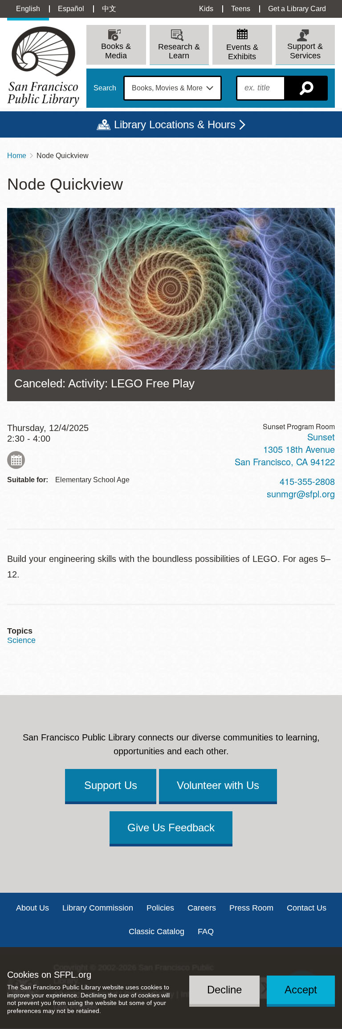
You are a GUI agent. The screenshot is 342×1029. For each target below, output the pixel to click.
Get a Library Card (297, 8)
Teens (240, 8)
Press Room (251, 907)
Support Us (110, 785)
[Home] (43, 66)
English (28, 8)
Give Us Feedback (171, 828)
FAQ (206, 931)
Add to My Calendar (16, 460)
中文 (109, 8)
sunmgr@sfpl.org (301, 493)
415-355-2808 (307, 481)
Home (16, 155)
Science (21, 640)
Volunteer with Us (218, 785)
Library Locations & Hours (175, 124)
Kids (206, 8)
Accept (301, 990)
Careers (201, 907)
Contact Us (306, 907)
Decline (224, 990)
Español (71, 8)
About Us (32, 907)
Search (105, 88)
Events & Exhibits (242, 52)
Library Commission (97, 907)
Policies (160, 907)
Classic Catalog (156, 931)
